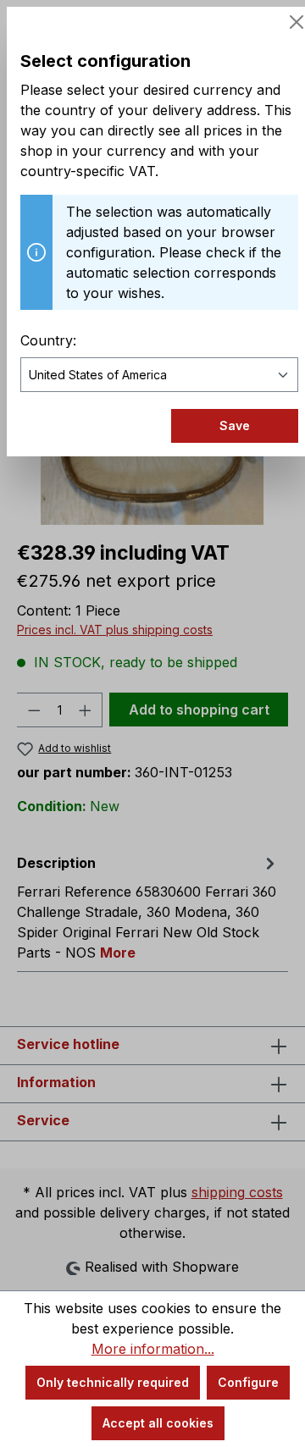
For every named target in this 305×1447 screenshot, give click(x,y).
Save (234, 425)
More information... (153, 1348)
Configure (248, 1382)
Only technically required (112, 1382)
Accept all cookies (158, 1423)
